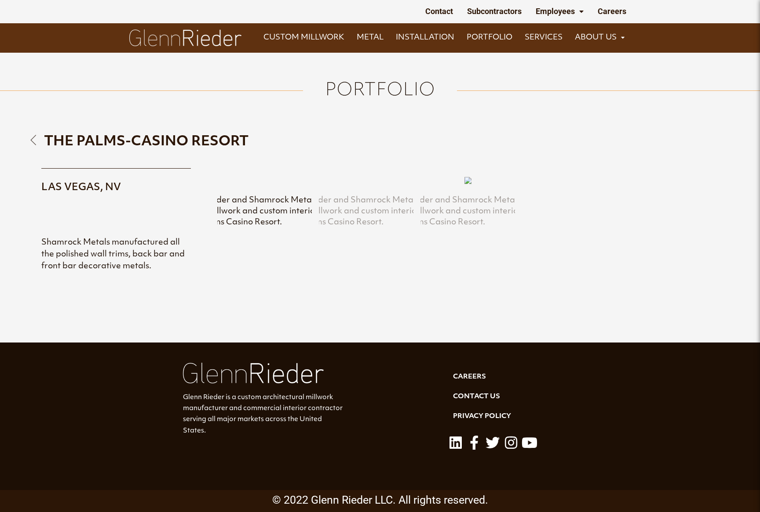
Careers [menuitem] (612, 11)
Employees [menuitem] (555, 11)
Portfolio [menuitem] (489, 37)
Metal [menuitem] (370, 37)
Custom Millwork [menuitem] (303, 37)
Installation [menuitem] (425, 37)
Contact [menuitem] (439, 11)
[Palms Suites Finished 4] (468, 182)
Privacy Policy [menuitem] (482, 416)
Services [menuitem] (544, 37)
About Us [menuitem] (596, 37)
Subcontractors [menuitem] (494, 11)
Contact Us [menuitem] (476, 396)
